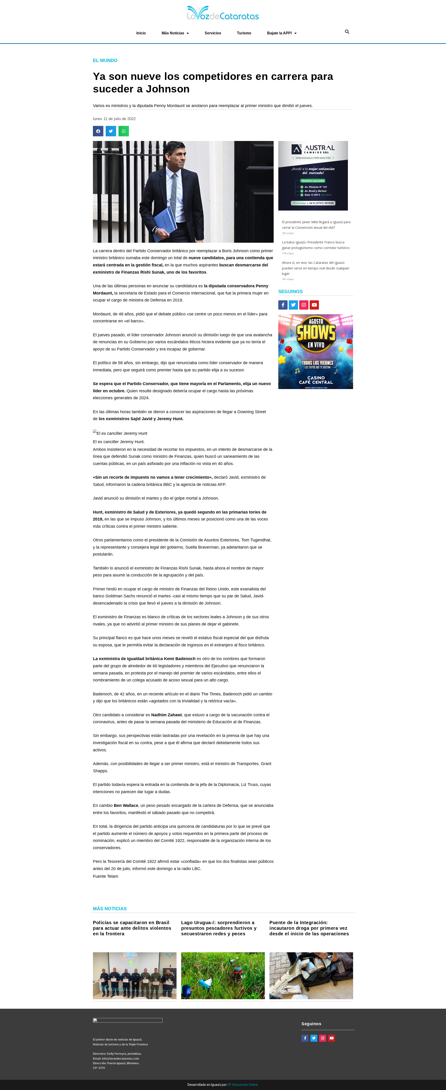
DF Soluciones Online (242, 1085)
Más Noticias (173, 33)
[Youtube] (314, 305)
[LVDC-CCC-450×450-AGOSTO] (315, 388)
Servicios (213, 33)
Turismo (244, 33)
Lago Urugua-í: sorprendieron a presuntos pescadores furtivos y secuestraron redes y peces (219, 928)
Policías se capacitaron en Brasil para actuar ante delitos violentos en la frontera (132, 928)
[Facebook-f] (283, 305)
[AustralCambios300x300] (313, 209)
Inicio (141, 33)
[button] (347, 32)
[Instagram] (303, 305)
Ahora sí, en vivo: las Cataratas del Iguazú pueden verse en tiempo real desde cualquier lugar (315, 268)
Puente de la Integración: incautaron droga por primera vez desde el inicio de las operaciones (309, 928)
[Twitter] (293, 305)
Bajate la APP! (279, 33)
